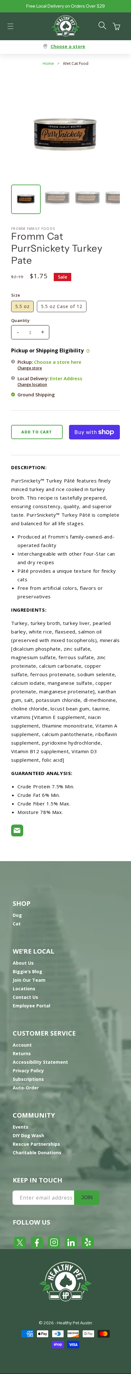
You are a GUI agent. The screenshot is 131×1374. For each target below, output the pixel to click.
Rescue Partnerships (36, 1144)
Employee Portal (31, 1005)
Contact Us (25, 997)
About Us (23, 963)
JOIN (87, 1197)
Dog (17, 915)
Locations (24, 988)
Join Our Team (29, 980)
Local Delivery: (49, 381)
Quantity (20, 320)
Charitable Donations (37, 1152)
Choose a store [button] (68, 46)
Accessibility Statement (40, 1062)
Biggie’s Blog (27, 971)
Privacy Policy (28, 1070)
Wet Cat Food (75, 63)
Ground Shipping (36, 395)
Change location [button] (32, 384)
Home (48, 63)
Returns (22, 1053)
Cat (17, 923)
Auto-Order (26, 1087)
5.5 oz (22, 306)
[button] (10, 26)
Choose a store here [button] (57, 362)
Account (22, 1045)
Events (20, 1127)
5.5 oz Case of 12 (61, 306)
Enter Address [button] (66, 378)
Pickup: (49, 365)
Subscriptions (28, 1079)
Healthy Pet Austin (74, 1323)
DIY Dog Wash (28, 1135)
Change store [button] (29, 368)
